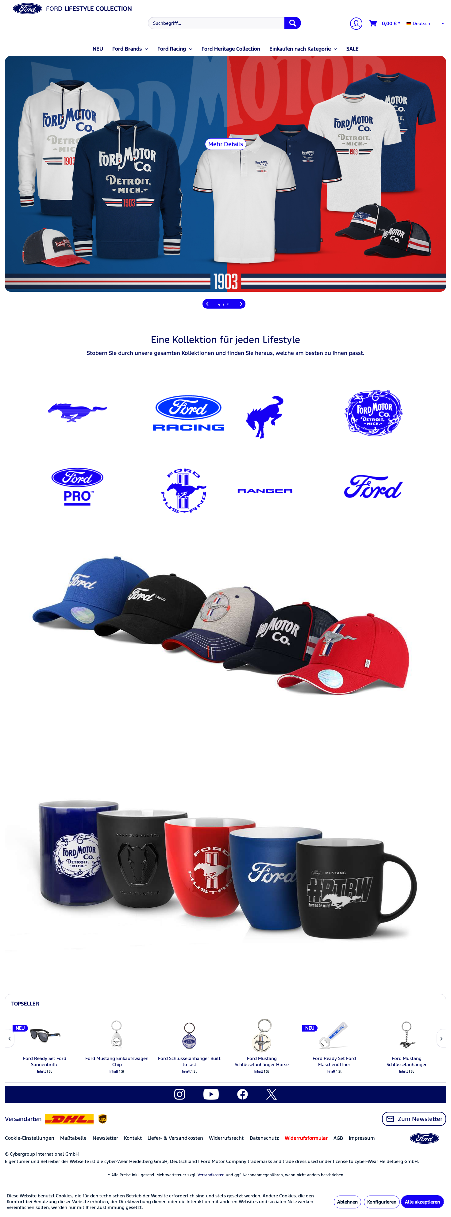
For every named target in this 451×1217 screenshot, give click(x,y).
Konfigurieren (381, 1202)
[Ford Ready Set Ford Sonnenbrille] (44, 1035)
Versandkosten (211, 1175)
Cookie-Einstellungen (29, 1138)
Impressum (362, 1138)
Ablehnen (347, 1202)
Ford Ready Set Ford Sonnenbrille (44, 1061)
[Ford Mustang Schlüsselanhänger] (406, 1035)
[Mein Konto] (353, 24)
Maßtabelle (73, 1138)
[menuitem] (224, 23)
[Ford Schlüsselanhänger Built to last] (189, 1035)
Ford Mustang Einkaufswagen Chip (116, 1061)
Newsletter (105, 1138)
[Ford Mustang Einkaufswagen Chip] (116, 1035)
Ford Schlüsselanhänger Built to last (189, 1061)
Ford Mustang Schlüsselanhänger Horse (262, 1061)
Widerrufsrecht (226, 1138)
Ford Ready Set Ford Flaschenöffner (334, 1061)
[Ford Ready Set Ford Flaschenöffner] (334, 1035)
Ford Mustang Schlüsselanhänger (407, 1061)
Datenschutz (264, 1138)
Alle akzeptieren (422, 1202)
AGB (338, 1138)
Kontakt (133, 1138)
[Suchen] (292, 23)
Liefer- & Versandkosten (175, 1138)
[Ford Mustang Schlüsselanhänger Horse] (261, 1035)
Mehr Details (225, 144)
